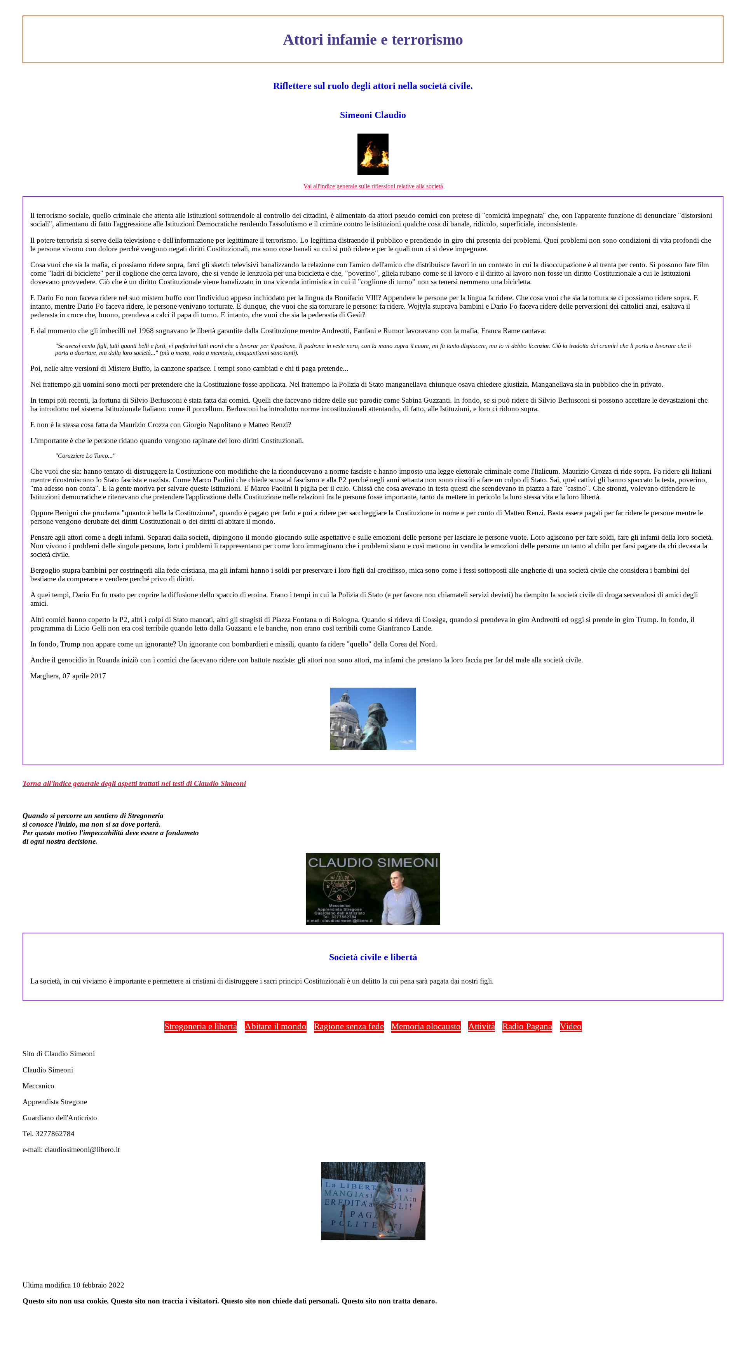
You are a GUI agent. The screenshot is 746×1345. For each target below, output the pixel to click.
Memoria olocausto (426, 1026)
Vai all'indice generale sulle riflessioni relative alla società (373, 186)
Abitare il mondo (276, 1026)
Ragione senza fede (349, 1026)
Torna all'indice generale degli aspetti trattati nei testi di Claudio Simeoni (134, 783)
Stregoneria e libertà (200, 1026)
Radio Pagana (527, 1026)
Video (571, 1026)
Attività (481, 1026)
